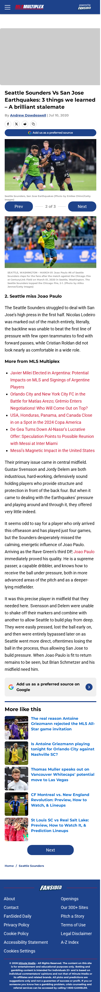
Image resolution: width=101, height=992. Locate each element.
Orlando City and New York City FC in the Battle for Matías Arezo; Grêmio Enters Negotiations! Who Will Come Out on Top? (49, 401)
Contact (11, 907)
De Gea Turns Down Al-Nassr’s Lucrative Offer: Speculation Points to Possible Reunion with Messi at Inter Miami (52, 436)
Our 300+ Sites (74, 907)
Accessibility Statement (26, 942)
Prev (19, 206)
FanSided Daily (17, 916)
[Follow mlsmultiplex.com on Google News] (89, 687)
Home (9, 866)
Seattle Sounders (31, 866)
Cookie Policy (16, 933)
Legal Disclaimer (76, 933)
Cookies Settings (19, 950)
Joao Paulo (84, 551)
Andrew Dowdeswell (28, 115)
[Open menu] (7, 7)
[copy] (33, 124)
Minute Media (27, 963)
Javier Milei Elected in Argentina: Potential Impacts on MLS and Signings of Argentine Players (50, 379)
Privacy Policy (16, 924)
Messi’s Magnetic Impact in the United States (52, 450)
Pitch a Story (72, 916)
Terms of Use (73, 924)
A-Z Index (70, 942)
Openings (69, 898)
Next (82, 206)
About (9, 898)
